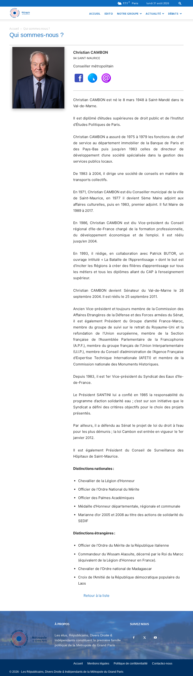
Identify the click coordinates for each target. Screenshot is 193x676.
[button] (180, 3)
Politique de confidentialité (131, 663)
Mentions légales (98, 663)
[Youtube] (155, 638)
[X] (144, 638)
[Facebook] (133, 638)
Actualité (153, 13)
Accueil (94, 13)
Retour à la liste (96, 595)
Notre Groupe (127, 13)
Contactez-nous (162, 663)
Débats (173, 13)
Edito (109, 13)
